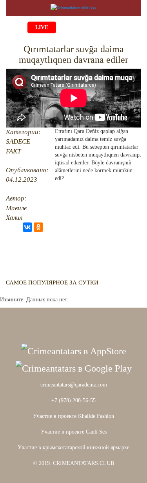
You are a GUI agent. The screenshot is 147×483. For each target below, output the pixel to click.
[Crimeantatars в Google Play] (74, 368)
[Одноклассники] (38, 227)
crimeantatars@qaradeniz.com (73, 385)
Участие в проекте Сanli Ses (74, 432)
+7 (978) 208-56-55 (73, 400)
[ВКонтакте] (27, 227)
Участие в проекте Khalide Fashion (73, 416)
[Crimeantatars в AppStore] (73, 350)
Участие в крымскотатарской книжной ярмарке (73, 447)
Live (41, 27)
